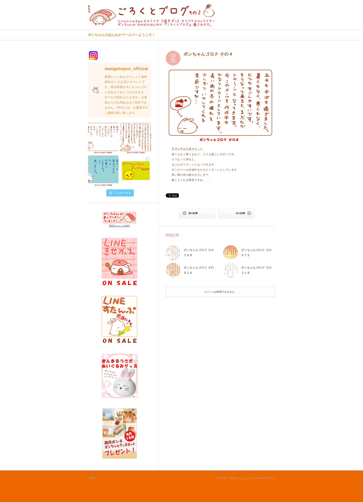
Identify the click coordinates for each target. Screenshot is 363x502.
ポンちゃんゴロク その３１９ (256, 270)
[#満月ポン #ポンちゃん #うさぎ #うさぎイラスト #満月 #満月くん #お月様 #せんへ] (103, 138)
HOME (91, 478)
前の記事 (193, 213)
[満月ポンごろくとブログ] (152, 15)
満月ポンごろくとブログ (242, 478)
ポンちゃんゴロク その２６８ (199, 252)
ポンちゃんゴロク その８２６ (199, 270)
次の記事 (240, 213)
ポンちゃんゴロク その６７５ (256, 252)
